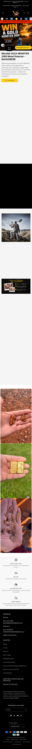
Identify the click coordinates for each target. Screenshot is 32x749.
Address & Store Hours (9, 635)
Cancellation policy (16, 744)
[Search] (24, 13)
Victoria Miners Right (9, 662)
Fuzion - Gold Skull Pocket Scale (10, 548)
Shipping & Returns (8, 658)
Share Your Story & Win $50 (10, 669)
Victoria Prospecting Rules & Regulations (14, 666)
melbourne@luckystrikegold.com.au (13, 631)
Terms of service (26, 741)
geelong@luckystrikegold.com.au (13, 623)
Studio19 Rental (7, 673)
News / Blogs (7, 655)
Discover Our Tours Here (10, 684)
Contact (5, 648)
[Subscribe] (25, 710)
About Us (5, 651)
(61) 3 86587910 (8, 629)
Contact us (6, 614)
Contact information (8, 741)
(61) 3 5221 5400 (8, 621)
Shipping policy (14, 739)
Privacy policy (17, 741)
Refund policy (23, 739)
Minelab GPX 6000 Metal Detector (11, 438)
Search (5, 644)
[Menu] (3, 13)
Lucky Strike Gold (15, 737)
